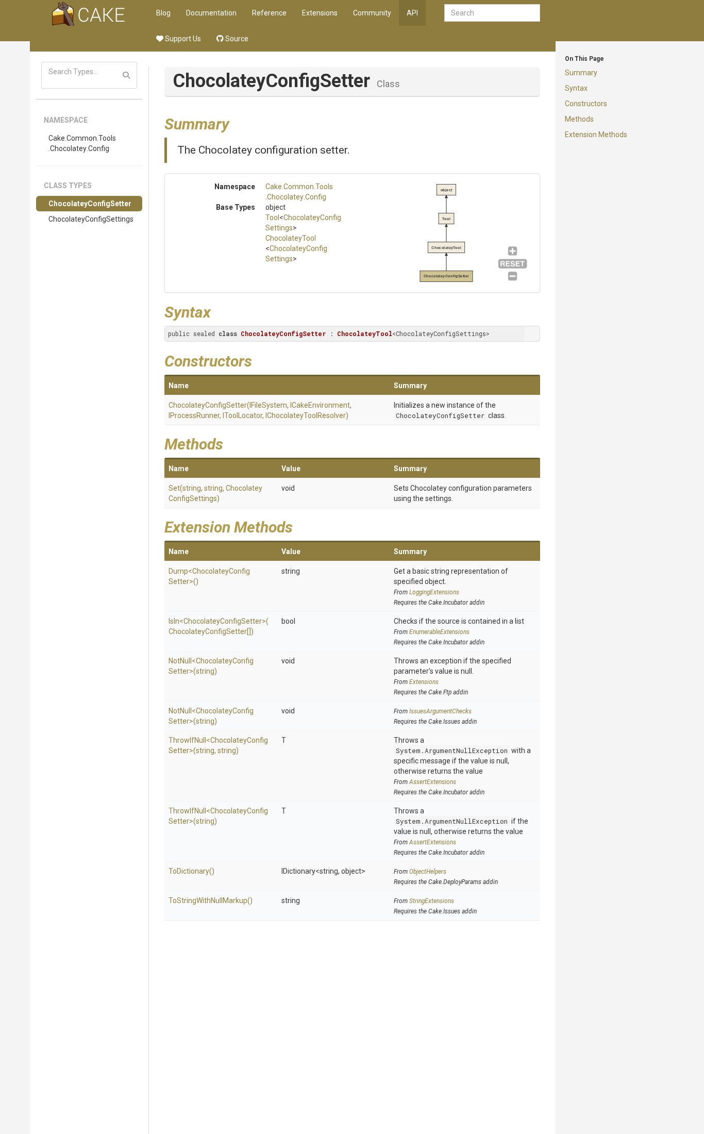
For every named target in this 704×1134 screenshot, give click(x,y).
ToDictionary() (191, 871)
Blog (163, 13)
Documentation (211, 13)
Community (372, 13)
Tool (272, 217)
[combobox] (492, 13)
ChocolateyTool (290, 238)
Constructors (586, 103)
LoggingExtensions (434, 592)
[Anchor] (237, 122)
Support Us (182, 39)
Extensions (320, 13)
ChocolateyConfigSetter (89, 203)
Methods (579, 119)
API (412, 13)
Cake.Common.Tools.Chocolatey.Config (82, 143)
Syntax (576, 88)
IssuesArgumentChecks (440, 711)
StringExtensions (431, 901)
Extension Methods (596, 134)
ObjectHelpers (427, 871)
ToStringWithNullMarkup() (211, 900)
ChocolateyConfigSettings (90, 219)
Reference (269, 13)
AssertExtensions (432, 782)
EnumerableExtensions (439, 632)
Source (236, 39)
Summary (581, 73)
